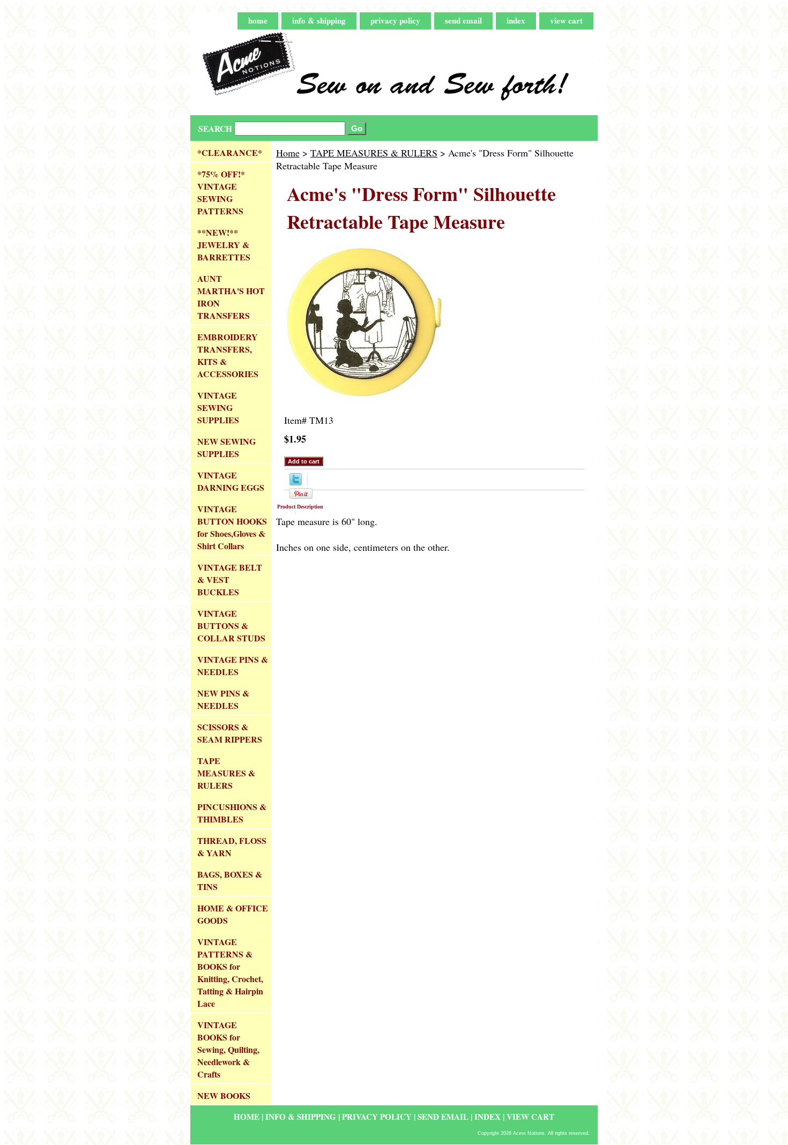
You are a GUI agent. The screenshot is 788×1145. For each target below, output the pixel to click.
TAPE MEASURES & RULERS (373, 152)
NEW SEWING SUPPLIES (226, 447)
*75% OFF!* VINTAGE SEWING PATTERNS (221, 192)
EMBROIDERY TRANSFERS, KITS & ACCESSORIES (227, 355)
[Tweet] (295, 481)
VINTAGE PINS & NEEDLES (232, 665)
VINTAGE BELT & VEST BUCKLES (229, 579)
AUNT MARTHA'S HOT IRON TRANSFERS (231, 296)
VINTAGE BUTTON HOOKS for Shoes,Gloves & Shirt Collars (232, 527)
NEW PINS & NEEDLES (223, 699)
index (516, 20)
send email (463, 20)
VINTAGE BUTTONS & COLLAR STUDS (231, 625)
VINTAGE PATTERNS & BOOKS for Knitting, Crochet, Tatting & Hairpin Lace (230, 972)
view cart (566, 20)
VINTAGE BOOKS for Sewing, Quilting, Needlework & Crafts (228, 1049)
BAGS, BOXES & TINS (229, 880)
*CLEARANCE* (229, 152)
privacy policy (395, 20)
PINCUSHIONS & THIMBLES (231, 812)
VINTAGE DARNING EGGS (230, 481)
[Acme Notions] (324, 72)
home (257, 20)
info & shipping (319, 20)
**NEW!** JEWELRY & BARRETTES (223, 244)
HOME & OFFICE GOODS (232, 914)
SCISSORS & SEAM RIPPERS (229, 733)
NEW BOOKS (223, 1095)
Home (288, 152)
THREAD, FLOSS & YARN (231, 846)
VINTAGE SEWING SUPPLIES (218, 407)
